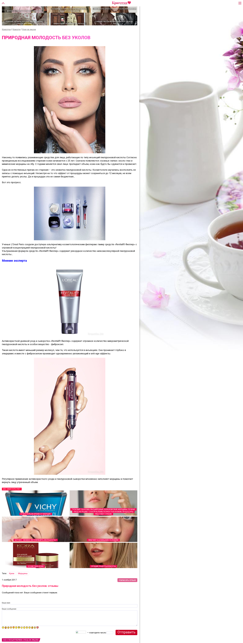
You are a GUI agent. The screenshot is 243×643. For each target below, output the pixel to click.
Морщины (23, 582)
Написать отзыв (127, 589)
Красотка (6, 38)
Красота (16, 38)
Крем (11, 582)
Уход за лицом (29, 38)
